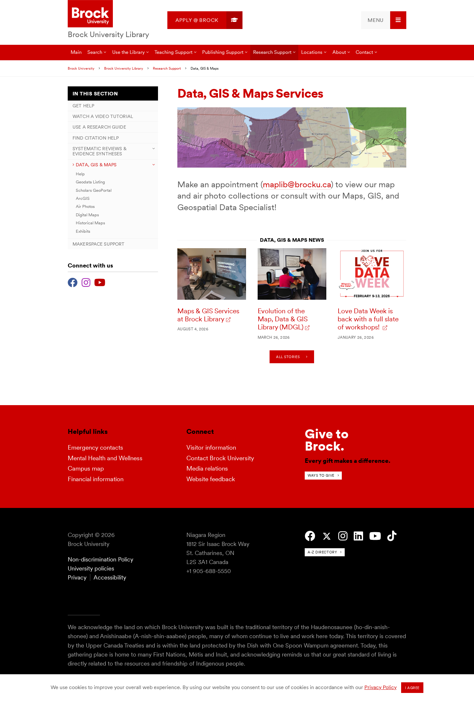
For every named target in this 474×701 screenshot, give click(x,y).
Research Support (272, 52)
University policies (91, 568)
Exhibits (83, 231)
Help (80, 173)
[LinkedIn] (358, 536)
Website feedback (210, 479)
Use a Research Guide (99, 127)
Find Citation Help (96, 138)
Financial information (95, 479)
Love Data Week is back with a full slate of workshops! (368, 319)
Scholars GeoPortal (94, 190)
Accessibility (110, 577)
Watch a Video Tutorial (103, 116)
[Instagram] (86, 281)
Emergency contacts (95, 447)
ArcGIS (83, 198)
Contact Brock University (220, 458)
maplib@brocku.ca (297, 184)
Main (76, 52)
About (339, 52)
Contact (364, 52)
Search (94, 52)
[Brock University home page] (90, 14)
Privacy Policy (380, 687)
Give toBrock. (327, 440)
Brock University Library (108, 34)
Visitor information (211, 447)
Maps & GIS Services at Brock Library (208, 315)
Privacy (77, 577)
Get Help (83, 105)
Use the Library (128, 52)
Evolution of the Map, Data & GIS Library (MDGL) (283, 319)
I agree (412, 688)
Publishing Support (222, 52)
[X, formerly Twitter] (326, 536)
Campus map (86, 468)
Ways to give (321, 475)
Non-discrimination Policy (100, 559)
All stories (288, 357)
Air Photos (85, 206)
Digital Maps (87, 214)
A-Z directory (322, 552)
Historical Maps (90, 222)
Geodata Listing (90, 182)
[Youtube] (99, 281)
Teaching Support (173, 52)
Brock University (81, 68)
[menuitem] (204, 20)
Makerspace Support (98, 244)
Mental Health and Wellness (105, 458)
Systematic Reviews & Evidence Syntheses (99, 151)
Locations (311, 52)
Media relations (207, 468)
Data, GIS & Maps (96, 164)
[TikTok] (392, 536)
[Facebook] (73, 281)
